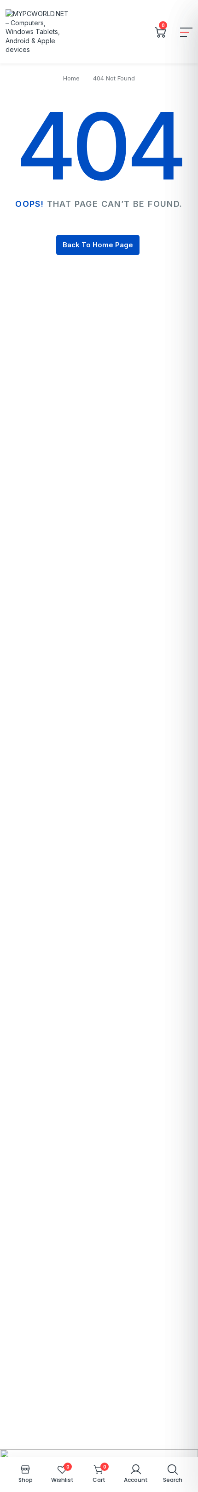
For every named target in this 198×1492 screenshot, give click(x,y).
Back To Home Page (98, 244)
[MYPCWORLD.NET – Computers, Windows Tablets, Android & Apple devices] (38, 31)
